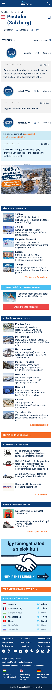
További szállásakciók (39, 425)
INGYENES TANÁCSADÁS (16, 435)
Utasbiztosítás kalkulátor (26, 307)
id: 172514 (44, 65)
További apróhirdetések (38, 531)
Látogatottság (8, 642)
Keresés (48, 3)
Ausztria (21, 12)
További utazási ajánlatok (37, 277)
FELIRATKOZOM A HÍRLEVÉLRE (18, 589)
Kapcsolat (25, 639)
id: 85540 (45, 144)
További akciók (42, 494)
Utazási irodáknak (10, 666)
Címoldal (4, 12)
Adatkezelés (26, 642)
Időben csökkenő (40, 40)
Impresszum (7, 639)
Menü (3, 3)
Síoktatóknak (38, 666)
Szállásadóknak (9, 662)
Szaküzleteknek (25, 662)
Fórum (13, 12)
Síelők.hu (26, 3)
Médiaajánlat (44, 639)
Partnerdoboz (44, 646)
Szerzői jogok (44, 642)
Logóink (25, 646)
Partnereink (7, 646)
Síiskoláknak (25, 666)
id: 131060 (44, 103)
